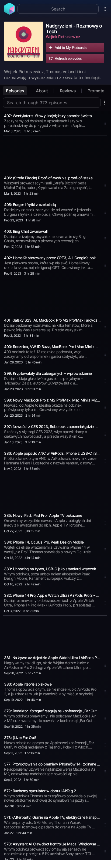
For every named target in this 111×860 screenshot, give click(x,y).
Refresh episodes (68, 58)
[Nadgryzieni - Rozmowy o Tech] (23, 44)
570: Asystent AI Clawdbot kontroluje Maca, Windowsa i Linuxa (52, 844)
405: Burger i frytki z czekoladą (30, 204)
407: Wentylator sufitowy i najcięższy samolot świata (48, 115)
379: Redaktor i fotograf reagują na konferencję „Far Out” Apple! (52, 711)
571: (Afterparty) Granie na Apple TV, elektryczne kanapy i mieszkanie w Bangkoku (52, 817)
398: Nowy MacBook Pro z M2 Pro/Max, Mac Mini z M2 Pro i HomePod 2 (52, 400)
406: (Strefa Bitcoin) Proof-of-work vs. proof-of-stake (48, 178)
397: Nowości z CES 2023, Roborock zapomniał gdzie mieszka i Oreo (52, 426)
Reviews (68, 90)
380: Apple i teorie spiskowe (27, 684)
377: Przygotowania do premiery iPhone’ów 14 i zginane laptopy (52, 764)
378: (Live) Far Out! (20, 737)
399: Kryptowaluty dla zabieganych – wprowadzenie (48, 373)
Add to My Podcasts (71, 48)
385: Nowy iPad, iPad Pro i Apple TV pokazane (43, 515)
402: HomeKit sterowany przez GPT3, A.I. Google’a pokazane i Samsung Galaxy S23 (52, 257)
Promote (96, 90)
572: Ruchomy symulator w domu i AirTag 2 (40, 790)
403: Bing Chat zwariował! (26, 231)
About (42, 90)
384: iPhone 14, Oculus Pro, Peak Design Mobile (44, 542)
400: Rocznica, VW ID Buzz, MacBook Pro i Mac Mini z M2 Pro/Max (52, 346)
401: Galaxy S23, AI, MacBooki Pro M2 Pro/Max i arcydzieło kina (52, 320)
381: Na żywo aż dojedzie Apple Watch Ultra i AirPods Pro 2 (52, 657)
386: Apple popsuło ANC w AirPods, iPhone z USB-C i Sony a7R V (52, 453)
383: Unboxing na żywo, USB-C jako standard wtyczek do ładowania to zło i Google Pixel (52, 568)
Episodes (15, 90)
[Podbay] (9, 13)
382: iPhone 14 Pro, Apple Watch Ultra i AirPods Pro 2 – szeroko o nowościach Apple (52, 595)
